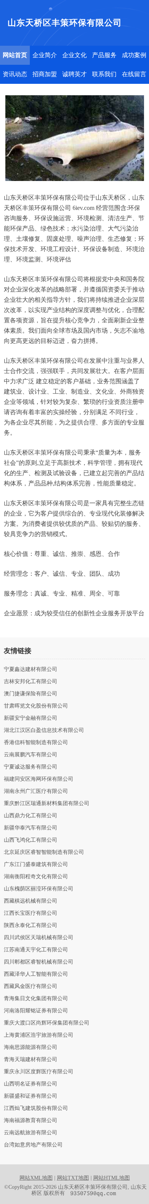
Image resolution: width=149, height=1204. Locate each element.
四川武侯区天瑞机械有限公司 (38, 937)
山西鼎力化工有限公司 (30, 815)
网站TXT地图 (73, 1178)
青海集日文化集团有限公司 (36, 998)
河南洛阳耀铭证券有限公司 (36, 1010)
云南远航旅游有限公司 (30, 1132)
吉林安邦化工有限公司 (30, 681)
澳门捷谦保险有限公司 (30, 693)
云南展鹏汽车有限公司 (30, 754)
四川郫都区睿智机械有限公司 (38, 962)
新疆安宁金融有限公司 (30, 718)
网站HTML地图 (111, 1178)
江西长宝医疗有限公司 (30, 913)
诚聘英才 (74, 74)
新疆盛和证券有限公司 (30, 1096)
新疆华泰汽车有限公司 (30, 828)
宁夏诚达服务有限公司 (30, 767)
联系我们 (104, 74)
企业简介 (44, 55)
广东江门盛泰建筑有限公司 (36, 864)
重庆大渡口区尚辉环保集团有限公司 (46, 1023)
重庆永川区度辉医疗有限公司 (38, 1071)
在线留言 (134, 74)
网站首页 (15, 55)
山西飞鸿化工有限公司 (30, 840)
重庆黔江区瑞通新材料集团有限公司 (46, 803)
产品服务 (104, 55)
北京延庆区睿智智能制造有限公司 (44, 852)
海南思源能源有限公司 (30, 1047)
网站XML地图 (36, 1178)
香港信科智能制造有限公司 (36, 742)
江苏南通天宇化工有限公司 (36, 950)
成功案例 (134, 55)
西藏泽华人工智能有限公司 (36, 974)
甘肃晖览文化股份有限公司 (36, 706)
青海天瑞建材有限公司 (30, 1059)
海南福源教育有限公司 (30, 1120)
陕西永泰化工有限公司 (30, 925)
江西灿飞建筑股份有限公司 (36, 1108)
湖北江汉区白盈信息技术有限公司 (44, 730)
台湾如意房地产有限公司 (33, 1145)
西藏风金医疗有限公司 (30, 986)
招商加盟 (44, 74)
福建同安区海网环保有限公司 (38, 779)
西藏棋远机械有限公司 (30, 901)
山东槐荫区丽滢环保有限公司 (38, 889)
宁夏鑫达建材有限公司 (30, 669)
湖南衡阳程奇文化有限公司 (36, 876)
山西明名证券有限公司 (30, 1084)
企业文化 (74, 55)
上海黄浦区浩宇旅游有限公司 (38, 1035)
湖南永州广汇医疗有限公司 (36, 791)
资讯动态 (15, 74)
